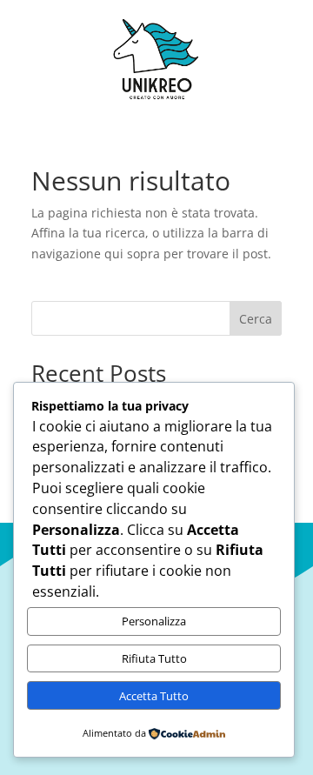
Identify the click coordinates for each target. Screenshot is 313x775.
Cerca (255, 319)
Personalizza (154, 621)
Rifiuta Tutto (154, 658)
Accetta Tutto (154, 696)
